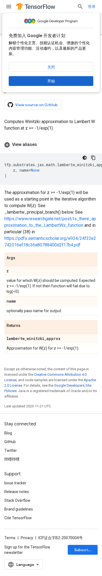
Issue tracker (15, 483)
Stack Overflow (17, 500)
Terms (10, 538)
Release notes (16, 492)
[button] (51, 144)
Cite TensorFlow (18, 518)
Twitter (10, 450)
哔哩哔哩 (12, 459)
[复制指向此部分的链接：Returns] (25, 326)
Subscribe (83, 549)
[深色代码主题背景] (84, 157)
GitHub (10, 442)
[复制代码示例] (93, 157)
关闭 (51, 67)
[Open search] (80, 6)
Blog (8, 433)
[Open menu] (8, 6)
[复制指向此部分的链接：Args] (20, 258)
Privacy (27, 538)
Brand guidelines (18, 509)
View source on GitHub (36, 104)
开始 (51, 81)
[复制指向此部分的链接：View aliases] (42, 144)
